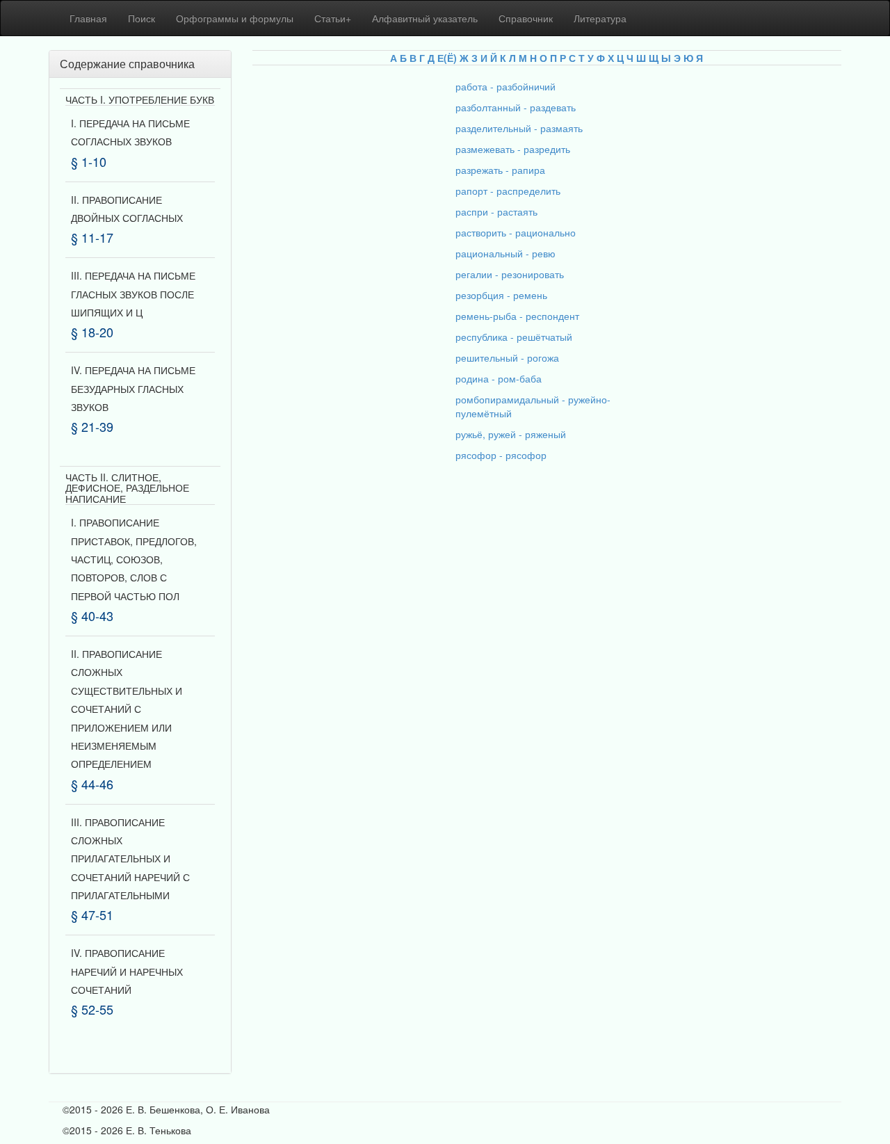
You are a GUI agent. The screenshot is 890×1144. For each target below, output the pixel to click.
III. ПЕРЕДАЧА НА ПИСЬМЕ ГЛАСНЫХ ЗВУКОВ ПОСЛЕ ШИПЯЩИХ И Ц (133, 293)
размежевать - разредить (512, 149)
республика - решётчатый (513, 337)
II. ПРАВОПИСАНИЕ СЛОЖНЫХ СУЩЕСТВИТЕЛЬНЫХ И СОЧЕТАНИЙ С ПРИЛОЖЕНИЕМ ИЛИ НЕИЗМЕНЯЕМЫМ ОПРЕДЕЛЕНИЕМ (126, 709)
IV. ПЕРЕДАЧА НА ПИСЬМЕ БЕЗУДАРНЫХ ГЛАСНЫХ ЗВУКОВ (133, 388)
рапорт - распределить (507, 191)
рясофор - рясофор (501, 455)
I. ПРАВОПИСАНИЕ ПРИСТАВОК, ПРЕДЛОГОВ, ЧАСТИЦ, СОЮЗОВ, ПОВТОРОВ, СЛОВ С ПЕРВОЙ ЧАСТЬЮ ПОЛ (134, 559)
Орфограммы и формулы (234, 18)
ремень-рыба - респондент (517, 316)
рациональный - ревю (505, 253)
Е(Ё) (447, 58)
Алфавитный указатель (425, 18)
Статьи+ (332, 18)
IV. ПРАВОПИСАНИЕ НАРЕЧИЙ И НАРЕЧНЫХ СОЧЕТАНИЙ (127, 971)
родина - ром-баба (498, 378)
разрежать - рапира (500, 170)
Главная (88, 18)
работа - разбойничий (505, 86)
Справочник (526, 18)
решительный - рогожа (507, 357)
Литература (600, 18)
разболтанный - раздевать (515, 107)
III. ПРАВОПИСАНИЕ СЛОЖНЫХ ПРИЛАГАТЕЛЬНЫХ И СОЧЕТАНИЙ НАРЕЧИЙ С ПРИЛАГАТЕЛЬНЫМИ (130, 859)
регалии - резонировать (509, 274)
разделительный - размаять (519, 128)
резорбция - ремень (501, 295)
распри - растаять (496, 211)
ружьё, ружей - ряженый (510, 434)
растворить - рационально (515, 232)
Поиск (141, 18)
